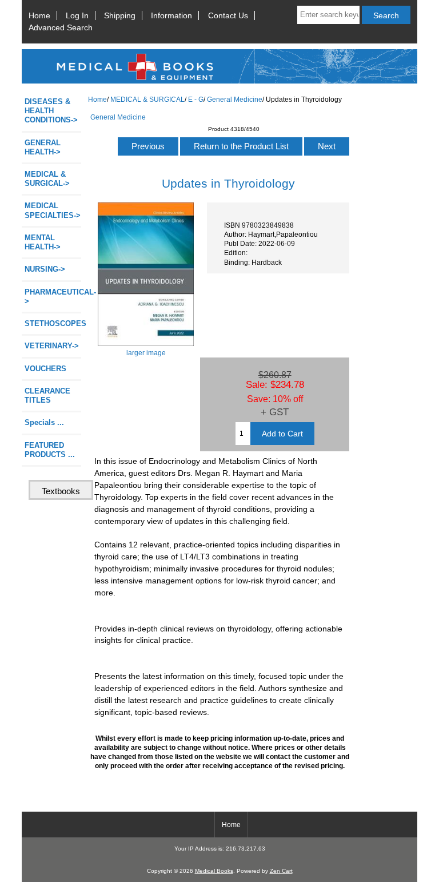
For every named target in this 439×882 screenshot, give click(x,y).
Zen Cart (281, 871)
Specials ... (44, 422)
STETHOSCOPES (53, 323)
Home (39, 15)
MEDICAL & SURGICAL (147, 99)
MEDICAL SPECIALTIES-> (53, 210)
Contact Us (228, 15)
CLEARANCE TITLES (47, 395)
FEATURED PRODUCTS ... (50, 450)
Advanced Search (61, 27)
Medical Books (214, 871)
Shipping (119, 15)
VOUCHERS (45, 368)
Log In (77, 15)
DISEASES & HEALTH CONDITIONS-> (51, 110)
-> (47, 179)
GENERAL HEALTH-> (43, 147)
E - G (195, 99)
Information (171, 15)
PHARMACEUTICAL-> (53, 296)
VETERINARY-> (52, 345)
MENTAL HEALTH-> (43, 242)
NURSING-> (45, 269)
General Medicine (234, 99)
